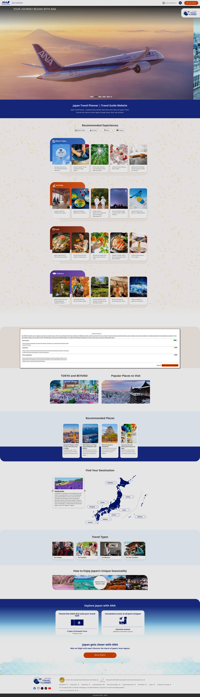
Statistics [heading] (25, 347)
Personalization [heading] (27, 355)
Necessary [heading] (25, 340)
